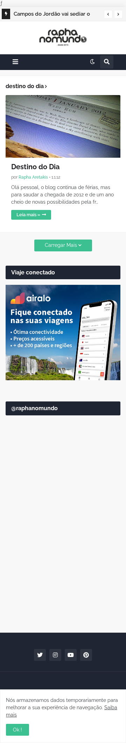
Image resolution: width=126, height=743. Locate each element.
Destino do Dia (35, 167)
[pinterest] (86, 655)
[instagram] (55, 655)
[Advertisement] (63, 557)
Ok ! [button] (17, 730)
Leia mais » (28, 214)
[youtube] (71, 655)
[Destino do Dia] (63, 126)
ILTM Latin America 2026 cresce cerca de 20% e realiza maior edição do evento (55, 15)
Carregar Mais (61, 245)
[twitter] (40, 655)
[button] (108, 14)
